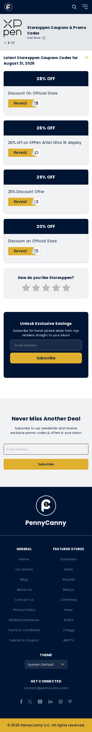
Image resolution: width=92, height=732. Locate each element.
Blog (24, 579)
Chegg (68, 630)
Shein (68, 569)
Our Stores (24, 569)
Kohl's (68, 620)
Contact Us (24, 599)
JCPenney (68, 599)
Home (24, 559)
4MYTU (68, 640)
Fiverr (68, 609)
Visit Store (34, 38)
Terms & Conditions (24, 630)
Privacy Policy (24, 609)
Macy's (68, 589)
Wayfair (68, 579)
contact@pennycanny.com (46, 688)
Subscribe (46, 358)
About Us (24, 589)
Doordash (68, 559)
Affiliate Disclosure (24, 620)
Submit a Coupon (24, 640)
